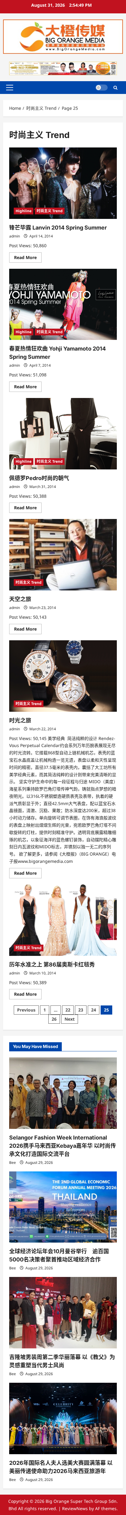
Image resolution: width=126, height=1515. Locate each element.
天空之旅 (20, 599)
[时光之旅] (63, 676)
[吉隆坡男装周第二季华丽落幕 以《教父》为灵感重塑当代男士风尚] (63, 1312)
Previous (26, 1010)
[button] (9, 87)
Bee (12, 1162)
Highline (23, 210)
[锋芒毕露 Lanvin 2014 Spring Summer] (63, 183)
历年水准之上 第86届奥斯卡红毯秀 (52, 964)
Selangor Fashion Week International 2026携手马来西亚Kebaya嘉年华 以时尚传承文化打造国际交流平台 (62, 1145)
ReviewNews (75, 1508)
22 (67, 1010)
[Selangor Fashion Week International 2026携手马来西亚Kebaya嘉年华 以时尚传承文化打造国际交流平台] (63, 1093)
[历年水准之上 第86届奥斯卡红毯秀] (63, 920)
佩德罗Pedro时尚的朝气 (39, 478)
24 (93, 1010)
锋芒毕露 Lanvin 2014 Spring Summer (58, 227)
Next (70, 1019)
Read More (28, 258)
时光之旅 (20, 720)
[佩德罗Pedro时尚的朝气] (63, 433)
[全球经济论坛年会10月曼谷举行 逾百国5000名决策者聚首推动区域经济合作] (63, 1207)
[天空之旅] (63, 554)
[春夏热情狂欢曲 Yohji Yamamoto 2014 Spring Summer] (63, 304)
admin (14, 236)
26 (54, 1019)
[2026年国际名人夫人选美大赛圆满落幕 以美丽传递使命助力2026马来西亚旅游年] (63, 1418)
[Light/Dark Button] (101, 88)
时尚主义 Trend (50, 210)
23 (80, 1010)
